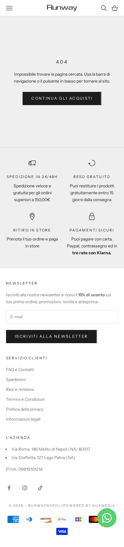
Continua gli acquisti (61, 98)
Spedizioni (16, 379)
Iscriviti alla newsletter (51, 336)
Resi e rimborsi (20, 389)
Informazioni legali (23, 419)
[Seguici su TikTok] (40, 488)
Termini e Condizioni (25, 399)
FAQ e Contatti (20, 369)
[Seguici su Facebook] (9, 488)
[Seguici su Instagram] (25, 488)
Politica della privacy (24, 409)
